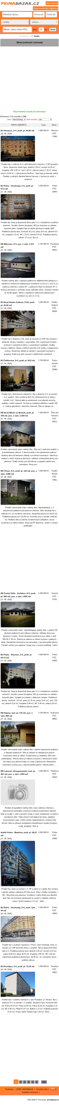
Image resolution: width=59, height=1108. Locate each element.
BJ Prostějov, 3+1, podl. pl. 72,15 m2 (17, 966)
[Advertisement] (29, 76)
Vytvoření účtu (42, 1089)
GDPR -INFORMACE (25, 1089)
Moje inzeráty (52, 3)
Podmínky (9, 1089)
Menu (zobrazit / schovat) (30, 42)
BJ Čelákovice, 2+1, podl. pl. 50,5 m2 (18, 360)
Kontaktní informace (30, 1092)
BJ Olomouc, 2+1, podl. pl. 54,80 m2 (17, 130)
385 (44, 1082)
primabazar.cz (24, 36)
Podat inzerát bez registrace (45, 8)
